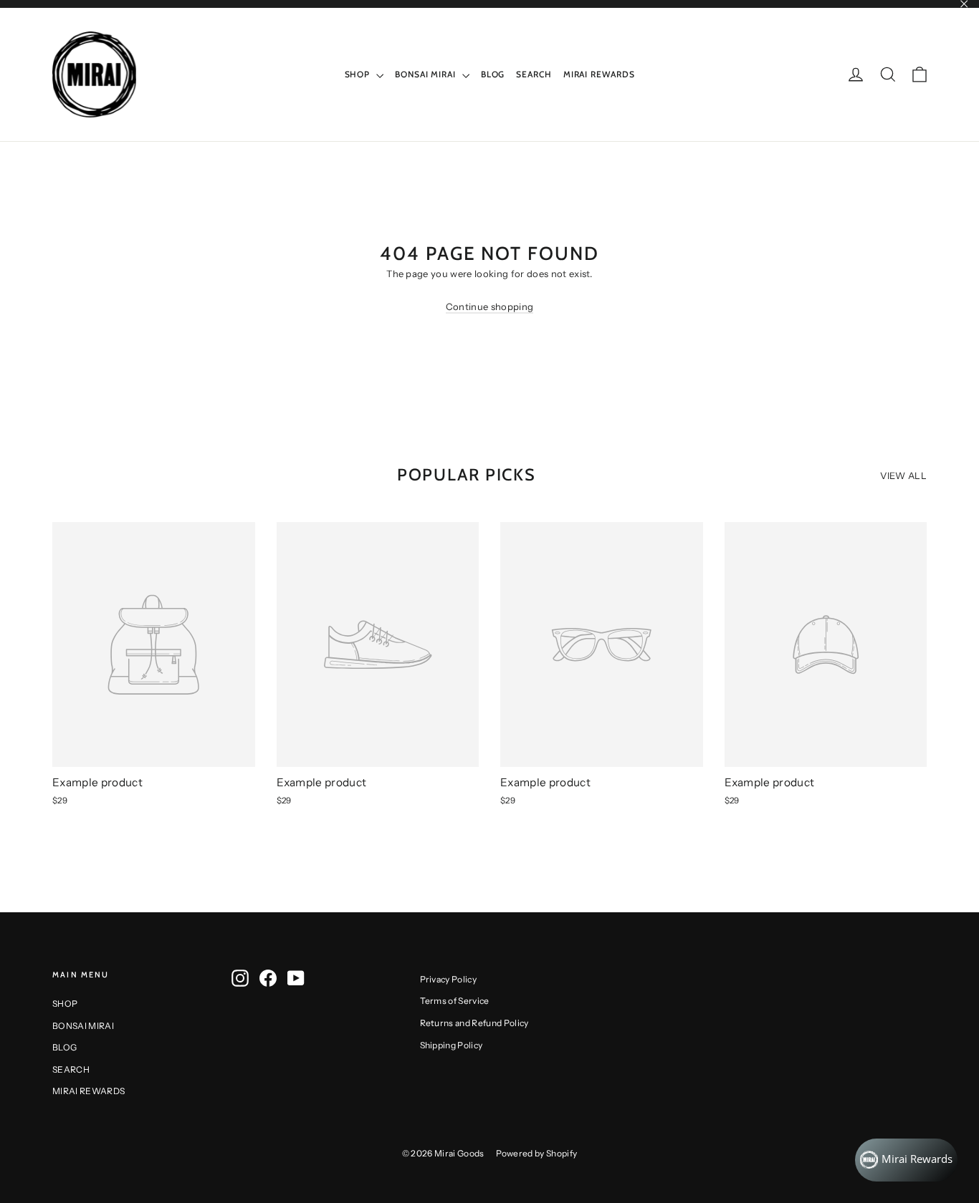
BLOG (493, 74)
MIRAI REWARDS (599, 74)
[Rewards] (906, 1160)
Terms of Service (455, 1000)
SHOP (359, 74)
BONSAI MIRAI (427, 74)
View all (903, 475)
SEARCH (533, 74)
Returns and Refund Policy (474, 1023)
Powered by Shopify (537, 1153)
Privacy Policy (448, 979)
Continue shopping (490, 306)
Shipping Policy (451, 1045)
